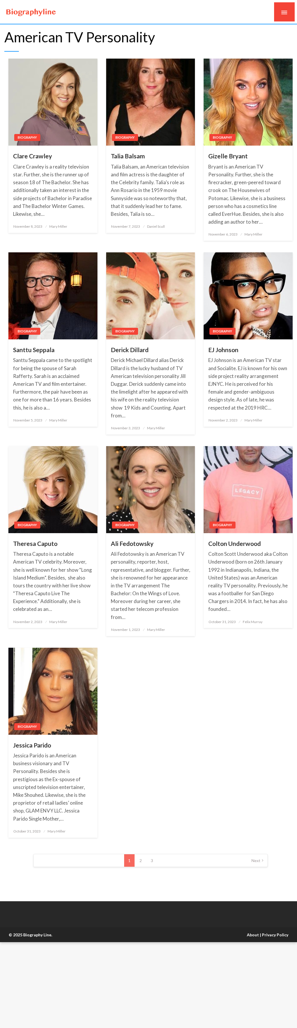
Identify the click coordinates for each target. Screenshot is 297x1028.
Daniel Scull (156, 226)
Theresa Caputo (35, 543)
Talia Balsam (128, 156)
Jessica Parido (32, 745)
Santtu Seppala (34, 349)
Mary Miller (58, 226)
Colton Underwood (234, 543)
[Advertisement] (148, 985)
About (253, 934)
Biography (27, 137)
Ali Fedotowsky (132, 543)
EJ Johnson (223, 349)
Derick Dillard (129, 349)
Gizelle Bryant (228, 156)
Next (255, 860)
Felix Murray (252, 622)
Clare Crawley (32, 156)
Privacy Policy (275, 934)
